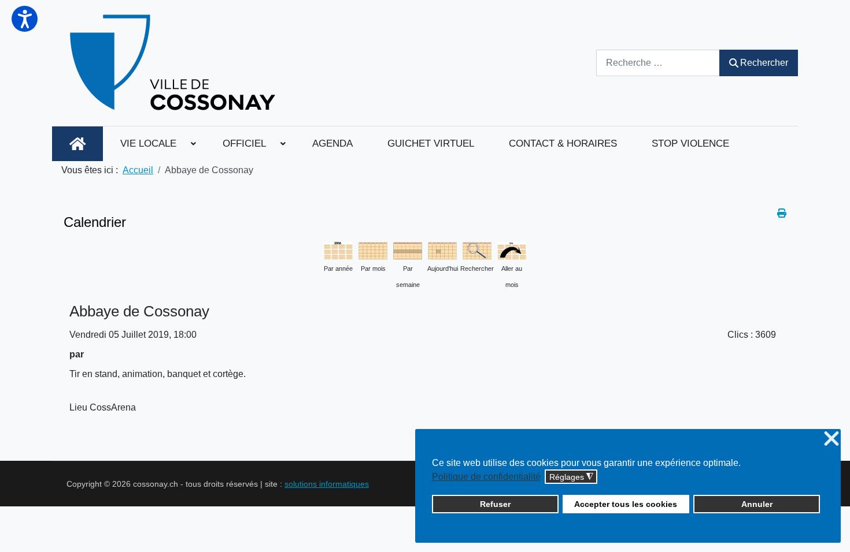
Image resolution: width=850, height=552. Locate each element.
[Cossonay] (174, 63)
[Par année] (338, 250)
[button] (25, 19)
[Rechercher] (477, 250)
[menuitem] (77, 143)
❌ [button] (831, 439)
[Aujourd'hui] (442, 250)
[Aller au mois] (511, 250)
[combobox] (658, 63)
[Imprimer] (781, 213)
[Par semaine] (407, 250)
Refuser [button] (495, 504)
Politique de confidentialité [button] (486, 477)
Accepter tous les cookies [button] (625, 504)
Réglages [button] (571, 477)
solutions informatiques (326, 483)
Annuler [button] (757, 504)
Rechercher (764, 63)
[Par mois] (373, 250)
